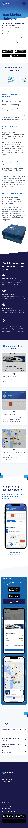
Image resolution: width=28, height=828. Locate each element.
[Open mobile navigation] (24, 3)
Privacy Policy (5, 799)
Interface (4, 793)
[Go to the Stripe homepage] (7, 773)
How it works (5, 791)
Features (4, 789)
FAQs (3, 795)
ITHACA (12, 779)
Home (4, 785)
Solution (4, 787)
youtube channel (19, 467)
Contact (4, 797)
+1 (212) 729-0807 (11, 808)
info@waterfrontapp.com (12, 806)
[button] (7, 554)
